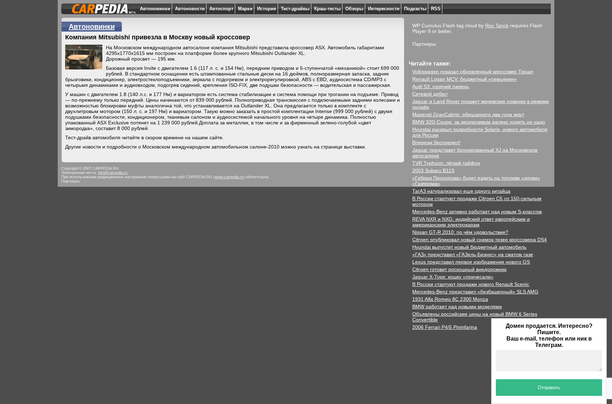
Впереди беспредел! (436, 142)
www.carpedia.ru (229, 177)
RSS (436, 8)
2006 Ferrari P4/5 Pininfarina (444, 327)
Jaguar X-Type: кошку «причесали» (452, 277)
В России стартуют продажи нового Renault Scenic (470, 284)
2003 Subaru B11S (433, 170)
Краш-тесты (327, 8)
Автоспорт (221, 8)
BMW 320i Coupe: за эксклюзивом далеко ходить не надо (478, 122)
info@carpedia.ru (113, 172)
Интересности (384, 8)
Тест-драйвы (295, 8)
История (266, 8)
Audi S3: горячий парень (440, 86)
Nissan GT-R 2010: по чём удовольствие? (460, 232)
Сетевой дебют (430, 94)
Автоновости (190, 8)
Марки (245, 8)
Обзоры (354, 8)
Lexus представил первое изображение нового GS (471, 262)
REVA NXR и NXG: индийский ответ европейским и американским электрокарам (471, 222)
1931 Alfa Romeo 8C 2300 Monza (450, 299)
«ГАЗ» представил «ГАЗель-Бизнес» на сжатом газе (472, 254)
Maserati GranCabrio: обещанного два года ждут (468, 114)
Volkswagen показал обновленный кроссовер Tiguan (472, 71)
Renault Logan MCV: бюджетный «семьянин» (464, 79)
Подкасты (415, 8)
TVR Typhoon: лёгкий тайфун (446, 163)
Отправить (549, 387)
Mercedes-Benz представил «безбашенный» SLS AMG (475, 291)
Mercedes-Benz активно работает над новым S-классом (477, 211)
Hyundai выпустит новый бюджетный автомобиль (469, 247)
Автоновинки (155, 8)
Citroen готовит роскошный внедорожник (459, 269)
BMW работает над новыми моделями (457, 306)
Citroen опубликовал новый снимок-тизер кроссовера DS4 (479, 239)
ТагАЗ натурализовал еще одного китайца (461, 191)
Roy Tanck (497, 25)
